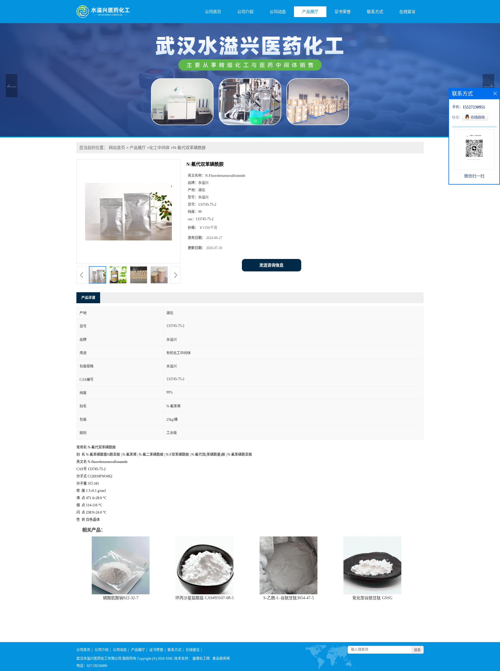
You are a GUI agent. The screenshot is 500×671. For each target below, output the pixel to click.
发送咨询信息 (271, 265)
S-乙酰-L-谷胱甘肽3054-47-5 (288, 598)
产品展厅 (310, 12)
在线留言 (407, 12)
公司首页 (213, 12)
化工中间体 (159, 147)
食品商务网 (221, 659)
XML (169, 659)
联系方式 (375, 12)
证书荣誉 (342, 12)
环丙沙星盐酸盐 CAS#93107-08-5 (204, 598)
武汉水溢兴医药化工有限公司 (99, 659)
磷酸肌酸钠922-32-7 (120, 598)
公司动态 (278, 12)
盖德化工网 (201, 659)
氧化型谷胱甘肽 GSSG (372, 598)
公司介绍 (245, 12)
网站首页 (117, 147)
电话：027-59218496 (91, 666)
